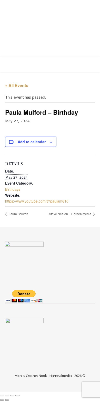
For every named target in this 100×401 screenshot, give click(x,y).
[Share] (12, 395)
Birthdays (12, 189)
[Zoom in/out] (2, 395)
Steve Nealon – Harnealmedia (70, 214)
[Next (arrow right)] (7, 400)
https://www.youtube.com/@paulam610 (36, 201)
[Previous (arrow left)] (2, 400)
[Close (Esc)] (17, 395)
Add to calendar (32, 141)
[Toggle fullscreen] (7, 395)
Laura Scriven (18, 214)
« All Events (16, 85)
